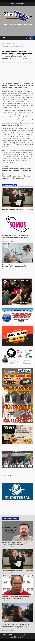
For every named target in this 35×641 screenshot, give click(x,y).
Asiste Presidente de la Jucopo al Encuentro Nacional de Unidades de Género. (16, 176)
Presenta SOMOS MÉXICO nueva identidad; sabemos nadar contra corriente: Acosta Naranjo (17, 223)
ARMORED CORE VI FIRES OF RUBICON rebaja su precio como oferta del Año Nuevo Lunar (17, 169)
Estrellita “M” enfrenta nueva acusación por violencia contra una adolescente (17, 585)
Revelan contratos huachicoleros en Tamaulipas (17, 197)
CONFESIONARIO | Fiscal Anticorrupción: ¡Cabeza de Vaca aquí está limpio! (17, 531)
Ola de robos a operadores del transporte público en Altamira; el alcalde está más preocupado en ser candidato (17, 612)
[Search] (26, 38)
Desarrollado (28, 635)
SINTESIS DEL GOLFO (8, 58)
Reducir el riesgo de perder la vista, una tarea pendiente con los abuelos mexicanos (17, 253)
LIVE (31, 38)
